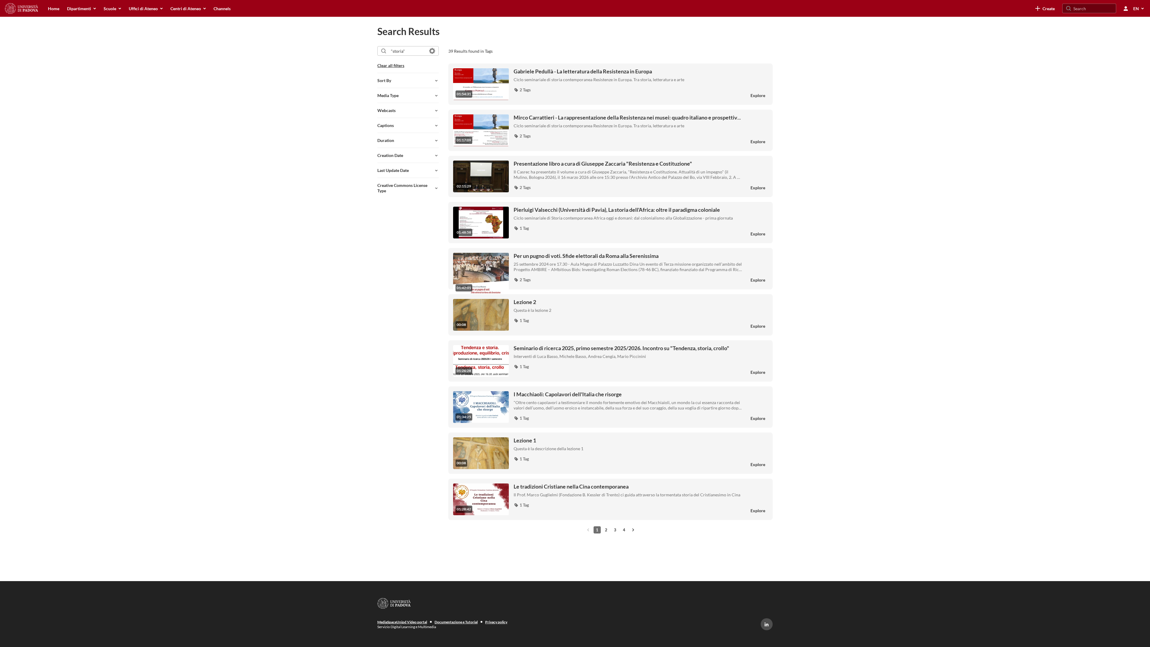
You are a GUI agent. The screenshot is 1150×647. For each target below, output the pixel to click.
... (627, 117)
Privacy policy (496, 622)
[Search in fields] (432, 51)
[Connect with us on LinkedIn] (767, 624)
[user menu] (1126, 8)
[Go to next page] (633, 529)
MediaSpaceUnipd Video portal (402, 622)
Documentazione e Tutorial (456, 622)
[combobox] (408, 51)
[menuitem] (54, 8)
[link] (1045, 8)
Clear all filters (390, 65)
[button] (522, 90)
